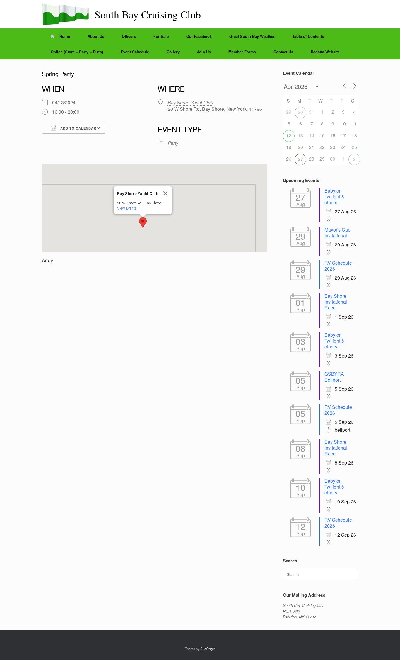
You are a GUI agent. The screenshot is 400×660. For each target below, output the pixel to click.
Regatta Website (325, 52)
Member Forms (242, 52)
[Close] (165, 193)
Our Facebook (199, 36)
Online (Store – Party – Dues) (77, 52)
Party (173, 143)
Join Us (204, 52)
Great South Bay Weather (252, 36)
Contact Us (283, 52)
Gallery (173, 52)
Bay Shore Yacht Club (190, 102)
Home (64, 36)
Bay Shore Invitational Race (335, 301)
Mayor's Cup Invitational (337, 232)
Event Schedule (135, 52)
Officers (129, 36)
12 (288, 135)
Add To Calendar (77, 128)
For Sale (161, 36)
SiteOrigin (207, 648)
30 (300, 112)
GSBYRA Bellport (334, 376)
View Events (127, 208)
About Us (96, 36)
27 (300, 159)
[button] (143, 222)
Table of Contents (308, 36)
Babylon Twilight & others (334, 196)
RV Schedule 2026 (338, 265)
